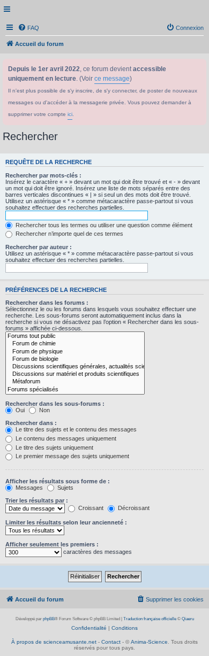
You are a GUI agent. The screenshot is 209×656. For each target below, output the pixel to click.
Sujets (64, 487)
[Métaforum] (75, 381)
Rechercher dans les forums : (46, 302)
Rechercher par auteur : (38, 247)
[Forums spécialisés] (75, 389)
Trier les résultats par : (36, 500)
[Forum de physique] (75, 352)
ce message (112, 78)
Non (44, 410)
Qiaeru (188, 618)
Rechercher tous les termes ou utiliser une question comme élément (103, 225)
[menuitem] (28, 27)
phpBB (49, 618)
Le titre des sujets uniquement (53, 447)
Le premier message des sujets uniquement (71, 456)
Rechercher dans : (31, 423)
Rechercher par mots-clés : (43, 175)
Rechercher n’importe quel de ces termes (68, 233)
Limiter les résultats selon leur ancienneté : (66, 522)
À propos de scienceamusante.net (53, 642)
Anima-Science (149, 642)
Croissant (90, 508)
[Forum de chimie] (75, 344)
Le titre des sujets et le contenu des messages (75, 429)
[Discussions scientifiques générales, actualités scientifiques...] (75, 367)
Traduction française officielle (149, 618)
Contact (111, 642)
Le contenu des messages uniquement (65, 438)
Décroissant (133, 508)
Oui (19, 410)
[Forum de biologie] (75, 359)
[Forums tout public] (75, 336)
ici (70, 114)
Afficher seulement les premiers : (52, 544)
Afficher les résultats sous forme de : (57, 481)
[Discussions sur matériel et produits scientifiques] (75, 374)
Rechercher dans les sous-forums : (54, 403)
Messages (28, 487)
